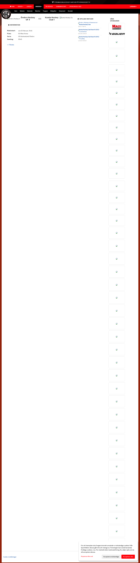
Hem (12, 6)
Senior (20, 6)
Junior (28, 6)
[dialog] (108, 551)
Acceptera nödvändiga (111, 557)
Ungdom (38, 6)
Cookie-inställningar (9, 557)
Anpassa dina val (87, 556)
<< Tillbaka (10, 45)
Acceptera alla (128, 557)
